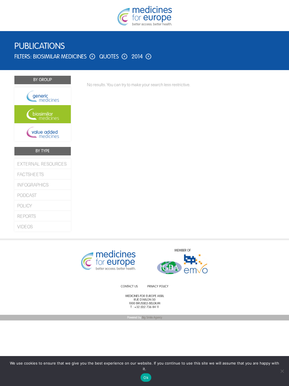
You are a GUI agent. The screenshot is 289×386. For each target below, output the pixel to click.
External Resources (42, 163)
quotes (112, 57)
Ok (145, 377)
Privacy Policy (157, 286)
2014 (140, 57)
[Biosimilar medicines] (42, 114)
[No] (282, 371)
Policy (24, 205)
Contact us (129, 286)
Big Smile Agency (152, 317)
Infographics (33, 184)
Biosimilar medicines (63, 57)
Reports (26, 215)
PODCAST (27, 195)
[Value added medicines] (42, 132)
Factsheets (30, 174)
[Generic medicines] (42, 96)
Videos (25, 226)
